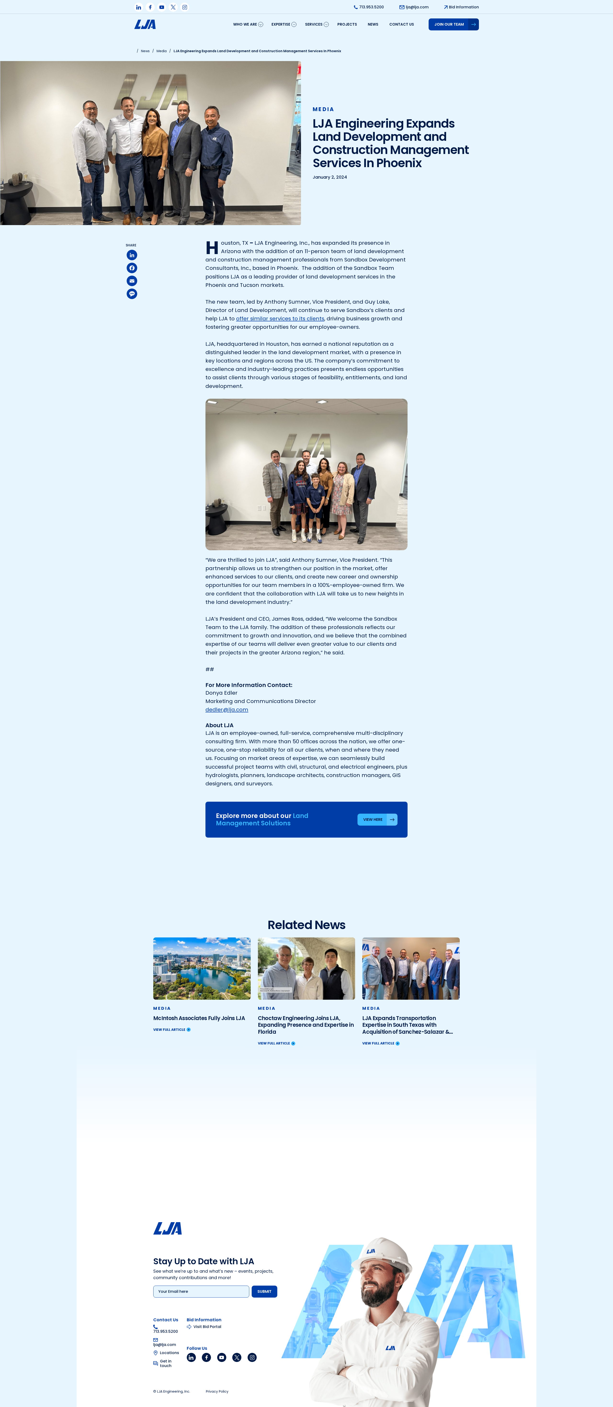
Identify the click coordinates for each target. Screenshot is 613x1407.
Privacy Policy (217, 1391)
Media (324, 109)
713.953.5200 (165, 1331)
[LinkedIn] (132, 255)
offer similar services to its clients (280, 318)
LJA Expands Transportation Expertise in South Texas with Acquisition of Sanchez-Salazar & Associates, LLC (405, 1025)
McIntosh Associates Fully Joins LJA (199, 1018)
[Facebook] (132, 268)
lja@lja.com (164, 1344)
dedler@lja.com (226, 709)
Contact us (401, 24)
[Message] (132, 294)
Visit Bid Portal (207, 1326)
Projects (347, 24)
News (373, 24)
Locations (169, 1352)
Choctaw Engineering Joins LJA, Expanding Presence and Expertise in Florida (306, 1025)
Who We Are (245, 24)
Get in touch (165, 1363)
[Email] (132, 281)
